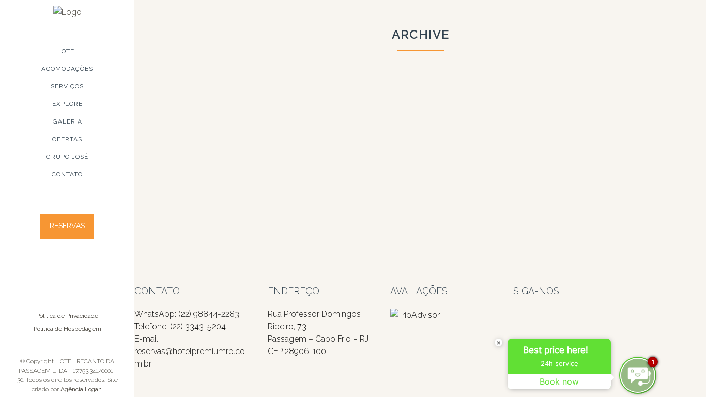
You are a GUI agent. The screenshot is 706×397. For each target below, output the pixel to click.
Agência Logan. (81, 389)
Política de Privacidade (67, 315)
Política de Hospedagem (67, 328)
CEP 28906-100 (297, 351)
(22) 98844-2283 (208, 314)
